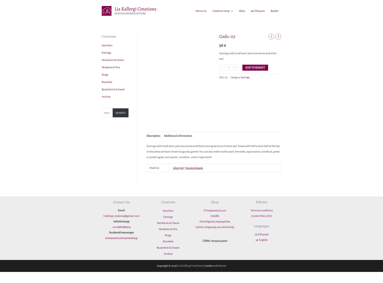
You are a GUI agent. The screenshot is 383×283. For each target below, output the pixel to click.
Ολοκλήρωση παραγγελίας (215, 221)
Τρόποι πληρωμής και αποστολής (214, 227)
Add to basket (255, 67)
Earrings (106, 52)
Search (121, 112)
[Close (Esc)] (3, 275)
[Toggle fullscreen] (18, 275)
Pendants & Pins (111, 67)
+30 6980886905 (121, 227)
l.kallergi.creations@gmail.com (121, 215)
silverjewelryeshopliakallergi (121, 238)
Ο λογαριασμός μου (215, 210)
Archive (106, 96)
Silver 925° (178, 167)
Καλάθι (215, 215)
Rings (105, 74)
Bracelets (107, 82)
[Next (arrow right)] (11, 281)
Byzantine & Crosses (113, 89)
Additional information (178, 135)
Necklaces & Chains (113, 60)
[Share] (11, 275)
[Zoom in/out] (26, 275)
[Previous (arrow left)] (3, 281)
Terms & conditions (262, 210)
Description (154, 135)
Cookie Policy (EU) (261, 215)
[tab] (154, 136)
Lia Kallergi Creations (135, 9)
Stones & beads (194, 167)
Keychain (107, 45)
